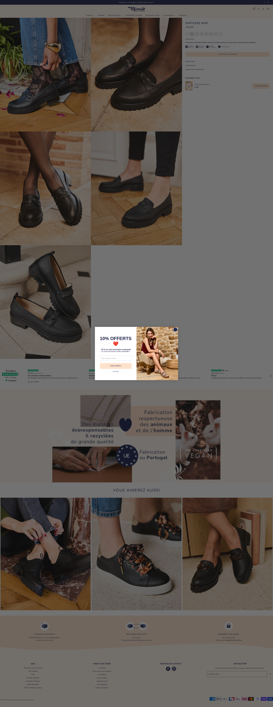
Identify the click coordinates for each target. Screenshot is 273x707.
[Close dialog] (175, 329)
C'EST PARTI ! (115, 366)
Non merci (116, 371)
